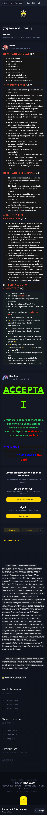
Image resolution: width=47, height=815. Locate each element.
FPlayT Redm (12, 705)
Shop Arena (11, 738)
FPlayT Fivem (12, 700)
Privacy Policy (17, 780)
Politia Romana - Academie (30, 37)
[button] (3, 677)
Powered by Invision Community (23, 791)
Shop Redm (12, 734)
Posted (19, 49)
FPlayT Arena (12, 709)
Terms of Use (7, 812)
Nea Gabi (14, 376)
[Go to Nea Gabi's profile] (5, 377)
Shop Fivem (12, 730)
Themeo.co (29, 783)
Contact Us (32, 780)
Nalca (7, 35)
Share (12, 530)
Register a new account (23, 500)
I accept (40, 810)
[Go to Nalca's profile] (5, 47)
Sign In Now (23, 516)
